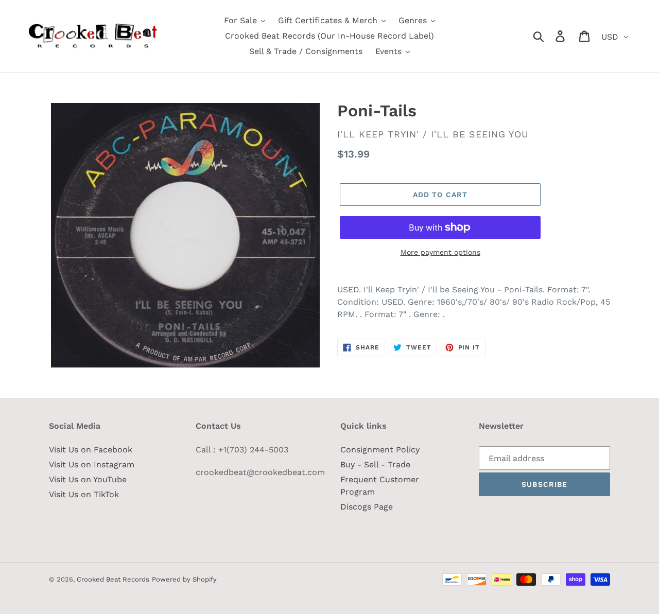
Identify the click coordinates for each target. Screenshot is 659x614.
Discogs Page (366, 507)
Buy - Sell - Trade (375, 464)
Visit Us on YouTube (88, 479)
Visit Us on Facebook (90, 449)
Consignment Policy (380, 449)
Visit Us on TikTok (84, 494)
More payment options (440, 252)
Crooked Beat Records (113, 579)
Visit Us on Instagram (91, 464)
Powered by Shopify (184, 579)
